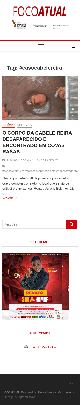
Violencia (24, 125)
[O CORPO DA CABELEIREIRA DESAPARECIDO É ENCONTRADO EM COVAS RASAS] (40, 98)
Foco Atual (10, 392)
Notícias (8, 125)
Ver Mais (18, 198)
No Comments (49, 160)
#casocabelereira (13, 171)
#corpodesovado (63, 171)
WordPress (64, 392)
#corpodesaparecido (38, 171)
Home (71, 383)
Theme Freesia (47, 392)
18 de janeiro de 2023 (19, 160)
